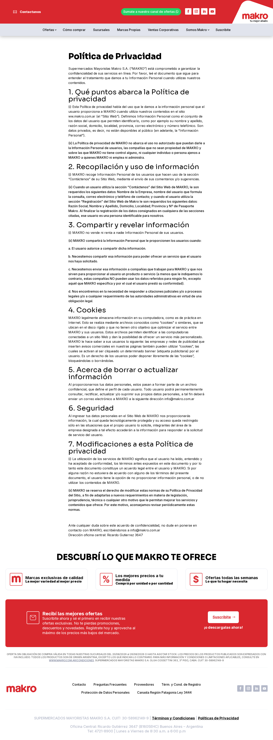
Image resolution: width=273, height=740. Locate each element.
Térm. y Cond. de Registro (181, 684)
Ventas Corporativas (163, 30)
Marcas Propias (128, 30)
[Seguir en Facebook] (188, 11)
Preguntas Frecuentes (110, 684)
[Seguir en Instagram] (196, 11)
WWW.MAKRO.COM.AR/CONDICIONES (71, 660)
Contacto (79, 684)
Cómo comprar (74, 30)
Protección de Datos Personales (105, 692)
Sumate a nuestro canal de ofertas (149, 12)
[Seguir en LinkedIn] (204, 11)
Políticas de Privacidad (218, 718)
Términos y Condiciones (173, 718)
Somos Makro (196, 30)
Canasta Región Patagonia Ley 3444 (164, 692)
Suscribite (223, 30)
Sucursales (101, 30)
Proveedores (144, 684)
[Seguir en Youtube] (212, 11)
